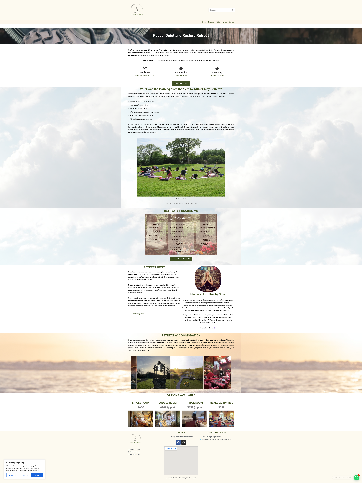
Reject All (25, 475)
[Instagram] (183, 442)
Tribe (218, 22)
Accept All (37, 475)
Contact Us (181, 433)
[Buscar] (232, 10)
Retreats (211, 22)
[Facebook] (178, 442)
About (225, 22)
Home (204, 22)
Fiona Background (137, 314)
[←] (137, 10)
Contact (231, 22)
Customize (12, 475)
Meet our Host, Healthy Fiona (207, 294)
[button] (130, 168)
